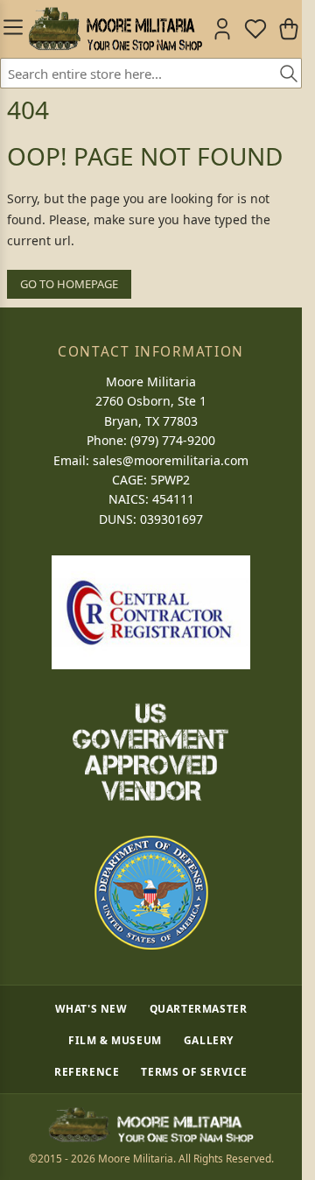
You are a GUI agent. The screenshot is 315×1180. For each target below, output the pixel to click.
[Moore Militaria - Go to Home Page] (115, 29)
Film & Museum (115, 1040)
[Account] (222, 29)
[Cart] (289, 29)
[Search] (282, 74)
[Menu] (10, 29)
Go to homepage (69, 284)
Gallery (209, 1040)
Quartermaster (199, 1008)
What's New (91, 1008)
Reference (86, 1071)
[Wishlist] (255, 29)
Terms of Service (194, 1071)
